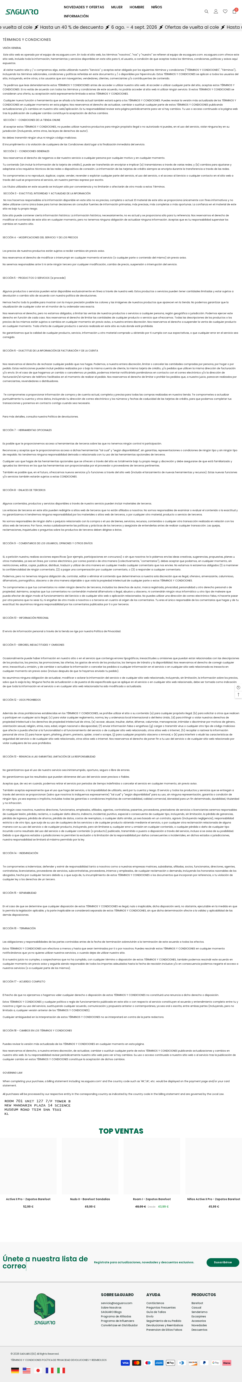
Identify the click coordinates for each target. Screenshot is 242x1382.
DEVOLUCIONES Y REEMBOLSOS (89, 1353)
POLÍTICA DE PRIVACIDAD (56, 1353)
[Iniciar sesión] (216, 11)
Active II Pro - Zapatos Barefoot (28, 1199)
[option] (90, 1176)
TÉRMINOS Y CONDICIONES (26, 1353)
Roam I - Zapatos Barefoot (152, 1199)
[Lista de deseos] (225, 11)
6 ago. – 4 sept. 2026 (97, 27)
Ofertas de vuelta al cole (155, 27)
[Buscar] (206, 11)
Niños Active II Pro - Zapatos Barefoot (213, 1199)
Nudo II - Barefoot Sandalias (90, 1199)
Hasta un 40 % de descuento (34, 27)
